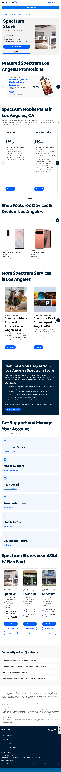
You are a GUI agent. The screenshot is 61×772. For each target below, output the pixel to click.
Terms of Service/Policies (7, 760)
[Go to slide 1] (30, 198)
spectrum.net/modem (32, 696)
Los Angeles (20, 14)
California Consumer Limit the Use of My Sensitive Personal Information (19, 759)
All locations (4, 14)
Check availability (30, 7)
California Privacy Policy (7, 755)
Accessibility (4, 754)
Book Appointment (13, 409)
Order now (51, 2)
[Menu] (3, 2)
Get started (10, 189)
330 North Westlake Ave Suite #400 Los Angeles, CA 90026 (49, 602)
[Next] (58, 87)
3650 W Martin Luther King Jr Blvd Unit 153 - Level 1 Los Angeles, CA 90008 (10, 603)
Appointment (11, 628)
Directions (11, 624)
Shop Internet (10, 347)
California (12, 14)
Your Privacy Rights (6, 752)
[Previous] (3, 87)
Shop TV (38, 347)
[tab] (30, 735)
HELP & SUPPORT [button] (11, 748)
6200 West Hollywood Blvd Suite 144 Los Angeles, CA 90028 (30, 602)
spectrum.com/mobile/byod (9, 704)
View (10, 633)
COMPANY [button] (7, 735)
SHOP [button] (5, 739)
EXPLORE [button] (7, 744)
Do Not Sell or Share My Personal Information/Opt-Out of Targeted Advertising (21, 757)
